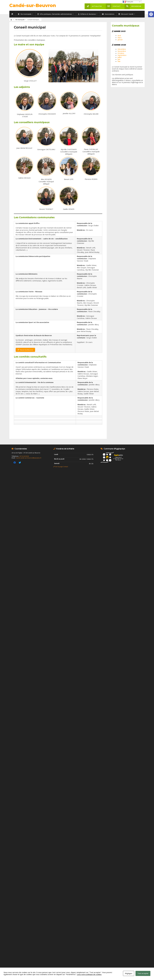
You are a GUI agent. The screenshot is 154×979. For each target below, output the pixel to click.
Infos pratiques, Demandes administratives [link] (55, 14)
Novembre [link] (122, 51)
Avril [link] (119, 35)
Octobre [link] (121, 53)
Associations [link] (109, 14)
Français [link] (129, 2)
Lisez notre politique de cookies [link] (89, 974)
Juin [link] (119, 59)
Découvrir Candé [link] (126, 14)
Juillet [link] (120, 57)
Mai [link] (119, 61)
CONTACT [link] (117, 6)
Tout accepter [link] (142, 973)
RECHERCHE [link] (136, 6)
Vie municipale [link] (25, 14)
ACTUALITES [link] (97, 6)
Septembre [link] (122, 55)
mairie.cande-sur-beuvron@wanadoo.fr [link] (28, 458)
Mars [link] (120, 37)
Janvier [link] (120, 39)
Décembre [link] (122, 49)
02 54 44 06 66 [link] (24, 456)
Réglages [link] (128, 973)
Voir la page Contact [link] (61, 467)
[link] (151, 14)
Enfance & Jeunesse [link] (88, 14)
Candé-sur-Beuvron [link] (32, 5)
